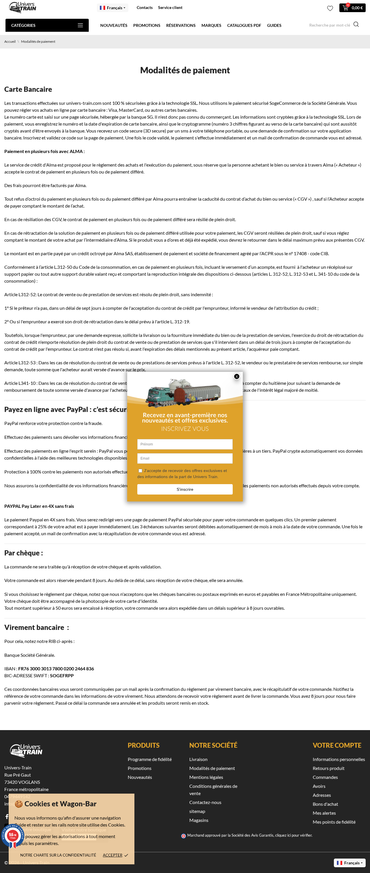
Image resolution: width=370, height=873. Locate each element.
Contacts (145, 7)
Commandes (325, 777)
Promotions (146, 25)
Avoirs (319, 786)
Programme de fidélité (150, 759)
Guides (274, 25)
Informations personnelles (339, 759)
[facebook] (7, 816)
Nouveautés (113, 25)
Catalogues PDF (244, 25)
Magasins (198, 820)
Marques (211, 25)
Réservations (181, 25)
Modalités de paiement (212, 768)
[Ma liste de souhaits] (330, 8)
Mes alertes (324, 813)
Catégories (23, 25)
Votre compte (337, 745)
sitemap (197, 811)
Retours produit (329, 768)
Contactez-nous (205, 802)
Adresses (322, 795)
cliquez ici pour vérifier (293, 835)
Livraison (198, 759)
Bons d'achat (325, 804)
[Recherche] (356, 25)
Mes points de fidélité (334, 821)
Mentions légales (206, 777)
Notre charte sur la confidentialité (58, 855)
